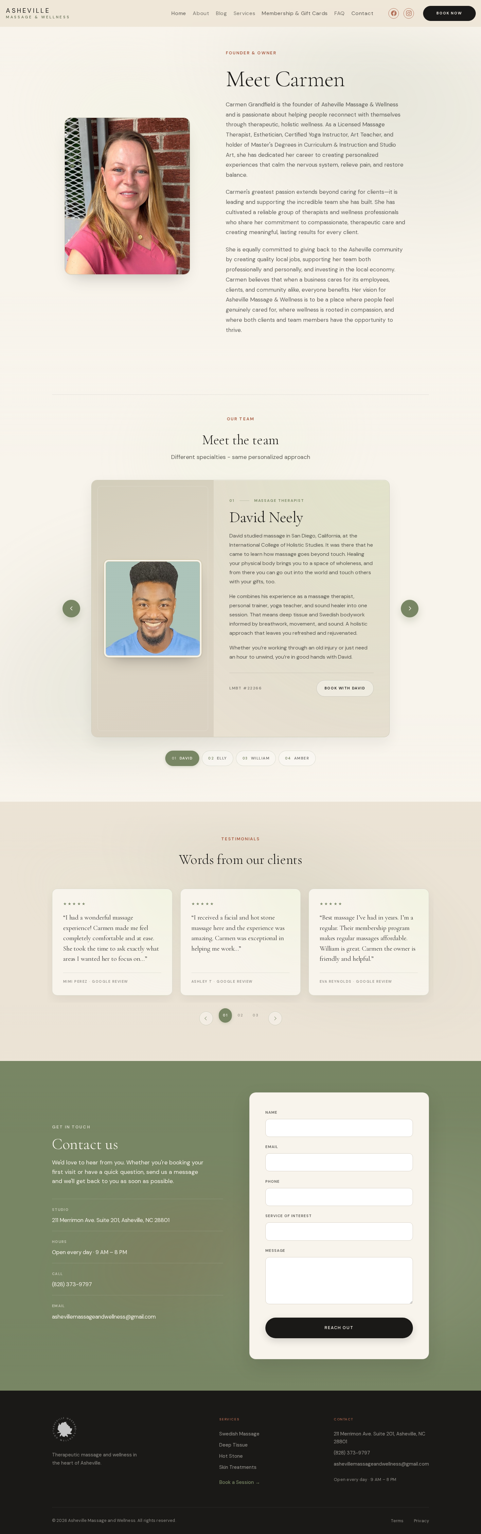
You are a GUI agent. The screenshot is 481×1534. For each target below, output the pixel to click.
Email (271, 1146)
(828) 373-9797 (72, 1284)
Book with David (345, 688)
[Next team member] (410, 608)
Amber (297, 758)
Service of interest (288, 1216)
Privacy (421, 1521)
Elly (217, 758)
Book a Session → (239, 1482)
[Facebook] (393, 13)
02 (240, 1015)
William (256, 758)
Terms (397, 1521)
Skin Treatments (238, 1467)
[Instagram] (408, 13)
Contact (362, 13)
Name (271, 1112)
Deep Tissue (233, 1445)
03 (255, 1015)
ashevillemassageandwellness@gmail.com (104, 1316)
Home (178, 13)
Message (275, 1250)
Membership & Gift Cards (295, 13)
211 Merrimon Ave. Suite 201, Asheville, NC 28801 (379, 1438)
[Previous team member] (71, 608)
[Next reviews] (275, 1018)
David (182, 758)
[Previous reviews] (206, 1018)
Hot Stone (231, 1456)
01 (225, 1015)
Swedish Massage (239, 1434)
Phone (272, 1181)
